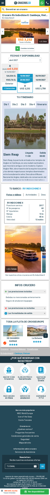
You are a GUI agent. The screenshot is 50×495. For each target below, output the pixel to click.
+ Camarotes (9, 88)
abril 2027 (13, 60)
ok (42, 466)
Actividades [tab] (31, 194)
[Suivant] (42, 249)
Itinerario (42, 104)
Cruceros (5, 349)
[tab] (10, 69)
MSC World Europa (25, 413)
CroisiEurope (32, 349)
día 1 (6, 104)
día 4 (32, 104)
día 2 (15, 104)
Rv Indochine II (7, 353)
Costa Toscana (25, 420)
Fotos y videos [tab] (13, 194)
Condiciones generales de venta (25, 436)
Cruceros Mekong (17, 349)
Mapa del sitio (25, 443)
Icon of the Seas (25, 417)
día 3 (23, 104)
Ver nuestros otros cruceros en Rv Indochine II (25, 275)
